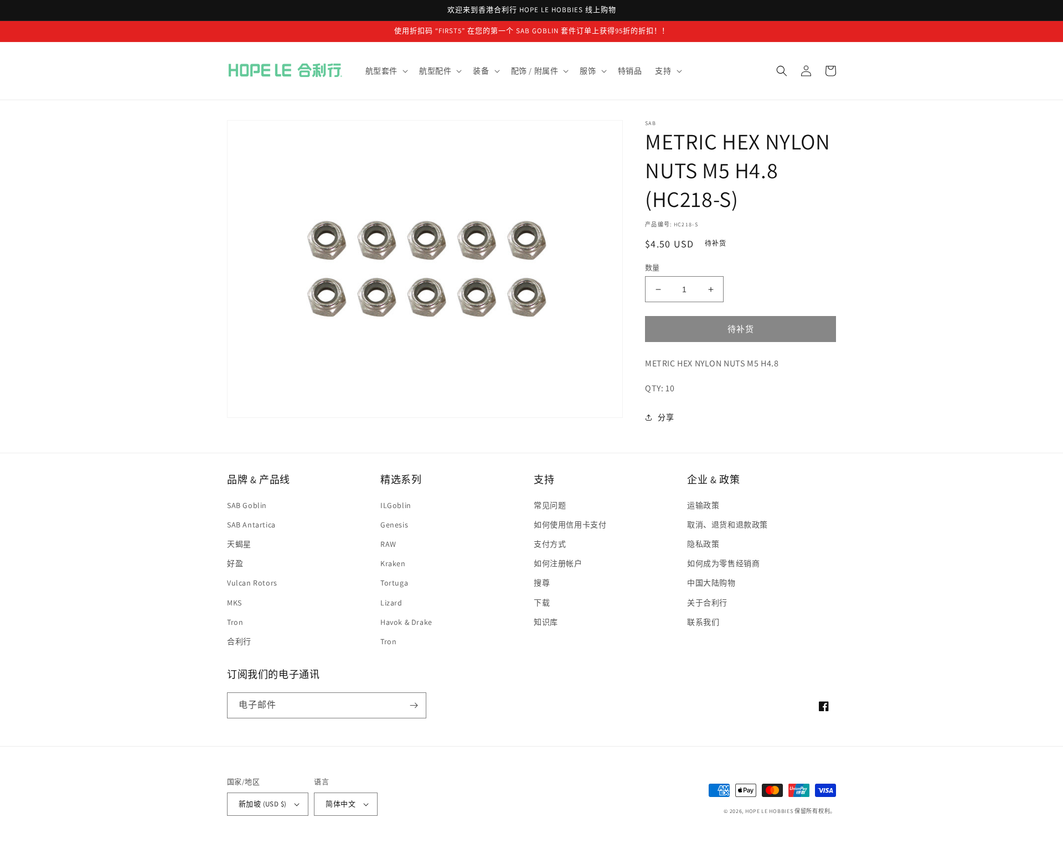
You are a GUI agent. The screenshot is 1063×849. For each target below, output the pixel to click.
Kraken (393, 563)
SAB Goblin (247, 505)
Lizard (391, 603)
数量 (652, 267)
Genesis (394, 525)
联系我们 (703, 622)
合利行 (239, 641)
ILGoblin (395, 505)
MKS (234, 603)
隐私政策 (703, 544)
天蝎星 (239, 544)
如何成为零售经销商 (723, 563)
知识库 (546, 622)
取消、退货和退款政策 (727, 525)
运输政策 (703, 505)
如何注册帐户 (558, 563)
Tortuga (394, 583)
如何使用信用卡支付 (570, 525)
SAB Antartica (251, 525)
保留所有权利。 (815, 811)
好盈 (235, 563)
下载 (542, 603)
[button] (385, 70)
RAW (388, 544)
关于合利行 (707, 603)
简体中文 (340, 804)
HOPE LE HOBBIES (769, 811)
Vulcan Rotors (252, 583)
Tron (235, 622)
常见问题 (550, 505)
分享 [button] (666, 417)
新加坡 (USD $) (262, 804)
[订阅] (413, 705)
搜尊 (542, 583)
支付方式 (550, 544)
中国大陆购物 (711, 583)
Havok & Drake (406, 622)
